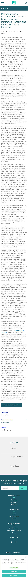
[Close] (26, 557)
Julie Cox (6, 31)
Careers (14, 518)
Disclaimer (16, 552)
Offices (14, 514)
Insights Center (14, 528)
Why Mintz (14, 504)
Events (14, 533)
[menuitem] (3, 8)
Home (2, 8)
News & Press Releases (14, 530)
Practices (14, 500)
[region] (14, 566)
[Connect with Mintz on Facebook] (15, 543)
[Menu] (2, 3)
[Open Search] (26, 3)
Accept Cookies (14, 575)
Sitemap (7, 552)
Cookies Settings (13, 567)
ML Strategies (5, 422)
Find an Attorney (14, 516)
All (8, 8)
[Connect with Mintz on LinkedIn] (12, 543)
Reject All (14, 571)
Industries (14, 502)
